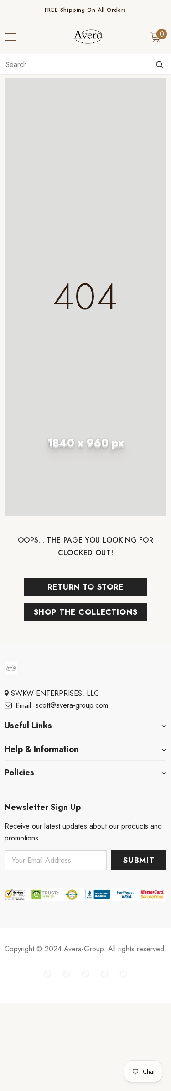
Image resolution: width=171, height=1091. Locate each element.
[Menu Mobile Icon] (10, 36)
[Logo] (88, 36)
